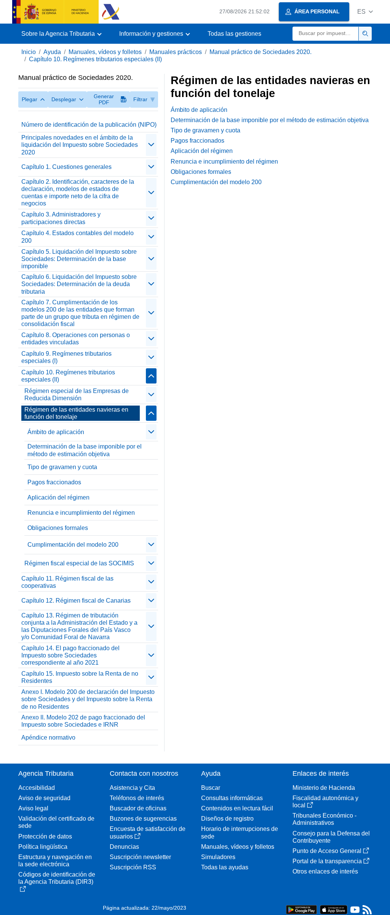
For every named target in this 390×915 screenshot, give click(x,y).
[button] (365, 11)
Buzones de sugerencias (143, 818)
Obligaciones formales (57, 528)
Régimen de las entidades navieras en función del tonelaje (76, 413)
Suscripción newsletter (140, 857)
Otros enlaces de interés (325, 871)
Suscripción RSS (133, 867)
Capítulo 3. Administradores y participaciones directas (61, 218)
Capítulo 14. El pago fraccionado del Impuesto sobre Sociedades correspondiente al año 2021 (70, 655)
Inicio (28, 52)
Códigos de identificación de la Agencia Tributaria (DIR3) (56, 878)
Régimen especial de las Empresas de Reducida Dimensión (76, 394)
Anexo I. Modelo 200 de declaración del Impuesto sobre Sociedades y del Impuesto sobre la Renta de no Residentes (88, 699)
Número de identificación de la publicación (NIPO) (89, 124)
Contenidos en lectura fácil (237, 808)
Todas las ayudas (224, 867)
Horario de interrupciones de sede (239, 832)
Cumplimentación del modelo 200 (72, 544)
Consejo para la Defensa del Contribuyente (331, 837)
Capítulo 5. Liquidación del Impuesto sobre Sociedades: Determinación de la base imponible (79, 258)
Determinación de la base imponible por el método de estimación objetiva (84, 450)
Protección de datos (45, 836)
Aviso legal (33, 808)
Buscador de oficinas (138, 808)
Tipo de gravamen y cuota (62, 467)
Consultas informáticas (232, 798)
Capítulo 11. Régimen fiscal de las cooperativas (67, 582)
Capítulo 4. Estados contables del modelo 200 (77, 236)
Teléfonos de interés (137, 798)
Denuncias (124, 846)
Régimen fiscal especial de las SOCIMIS (79, 563)
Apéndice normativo (48, 737)
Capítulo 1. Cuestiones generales (66, 167)
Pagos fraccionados (54, 482)
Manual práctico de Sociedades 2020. (260, 52)
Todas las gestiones (234, 33)
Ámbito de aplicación (55, 432)
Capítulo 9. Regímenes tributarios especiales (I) (66, 357)
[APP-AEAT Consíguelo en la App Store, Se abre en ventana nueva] (333, 909)
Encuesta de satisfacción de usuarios (147, 832)
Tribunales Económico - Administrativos (324, 819)
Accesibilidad (36, 788)
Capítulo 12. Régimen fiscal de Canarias (76, 600)
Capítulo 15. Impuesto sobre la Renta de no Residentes (79, 677)
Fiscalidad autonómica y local (325, 801)
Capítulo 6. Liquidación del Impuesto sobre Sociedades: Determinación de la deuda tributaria (79, 284)
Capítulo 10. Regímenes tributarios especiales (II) (95, 59)
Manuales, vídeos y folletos (105, 52)
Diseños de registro (227, 818)
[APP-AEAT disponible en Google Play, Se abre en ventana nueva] (301, 909)
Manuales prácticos (175, 52)
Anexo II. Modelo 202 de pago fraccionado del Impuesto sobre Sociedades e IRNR (83, 721)
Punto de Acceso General (326, 851)
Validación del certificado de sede (56, 822)
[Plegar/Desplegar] (151, 145)
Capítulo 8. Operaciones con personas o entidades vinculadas (75, 338)
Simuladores (218, 857)
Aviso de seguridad (44, 798)
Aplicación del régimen (58, 497)
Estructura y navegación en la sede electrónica (55, 860)
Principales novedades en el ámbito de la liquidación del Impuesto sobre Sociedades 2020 (79, 144)
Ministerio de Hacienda (323, 788)
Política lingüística (42, 846)
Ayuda (52, 52)
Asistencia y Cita (132, 788)
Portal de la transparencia (327, 861)
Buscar (210, 788)
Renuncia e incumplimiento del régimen (81, 512)
